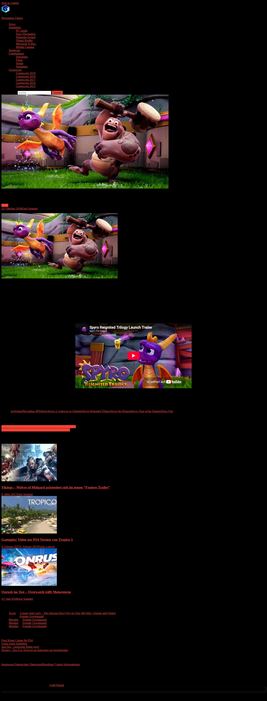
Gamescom (15, 69)
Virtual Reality (24, 40)
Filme (19, 60)
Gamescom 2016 (25, 82)
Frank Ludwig (46, 546)
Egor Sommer (30, 208)
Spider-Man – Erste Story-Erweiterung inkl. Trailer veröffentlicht (38, 426)
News (12, 24)
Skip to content (10, 3)
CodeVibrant (56, 685)
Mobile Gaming (25, 47)
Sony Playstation (25, 34)
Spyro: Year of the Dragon (146, 411)
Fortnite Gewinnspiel (32, 616)
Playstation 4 (29, 411)
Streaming (22, 66)
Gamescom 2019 (25, 73)
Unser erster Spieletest (14, 643)
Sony (45, 411)
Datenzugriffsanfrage (42, 664)
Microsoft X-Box (26, 43)
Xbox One (167, 411)
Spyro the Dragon (120, 411)
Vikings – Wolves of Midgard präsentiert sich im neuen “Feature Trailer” (55, 487)
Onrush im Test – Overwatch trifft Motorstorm (36, 592)
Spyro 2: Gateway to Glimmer (65, 411)
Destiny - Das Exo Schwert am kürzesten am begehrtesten (34, 650)
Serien (19, 63)
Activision (16, 411)
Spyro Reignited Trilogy (96, 411)
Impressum (7, 664)
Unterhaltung (16, 53)
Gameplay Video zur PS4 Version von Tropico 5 (37, 539)
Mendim (13, 619)
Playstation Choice (12, 18)
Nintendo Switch (25, 37)
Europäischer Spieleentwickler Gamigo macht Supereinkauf (35, 429)
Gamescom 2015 (25, 86)
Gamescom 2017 (25, 79)
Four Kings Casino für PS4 (17, 640)
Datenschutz (22, 664)
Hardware (14, 50)
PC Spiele (21, 30)
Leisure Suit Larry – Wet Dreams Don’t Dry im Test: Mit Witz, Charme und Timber (68, 613)
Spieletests (15, 27)
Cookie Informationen (67, 664)
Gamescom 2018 (25, 76)
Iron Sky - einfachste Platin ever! (20, 646)
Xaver (12, 613)
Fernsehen (22, 56)
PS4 (39, 411)
